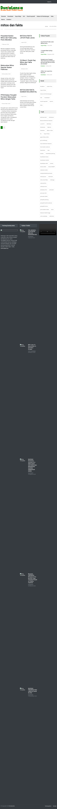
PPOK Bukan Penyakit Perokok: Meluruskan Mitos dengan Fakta (8, 97)
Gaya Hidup (18, 16)
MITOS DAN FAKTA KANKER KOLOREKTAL (28, 91)
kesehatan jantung (50, 153)
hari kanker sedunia (45, 147)
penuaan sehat (43, 196)
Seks (52, 16)
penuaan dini (43, 193)
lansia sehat (43, 166)
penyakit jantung (44, 199)
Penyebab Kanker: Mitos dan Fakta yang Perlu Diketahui (8, 38)
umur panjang (43, 216)
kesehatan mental (44, 160)
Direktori (9, 19)
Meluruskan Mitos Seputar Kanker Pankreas (7, 67)
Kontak (54, 806)
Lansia (51, 163)
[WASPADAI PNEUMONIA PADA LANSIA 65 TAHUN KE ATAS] (23, 744)
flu (40, 133)
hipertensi (42, 150)
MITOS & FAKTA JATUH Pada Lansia (27, 37)
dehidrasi (49, 123)
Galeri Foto (49, 86)
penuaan (51, 189)
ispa (48, 150)
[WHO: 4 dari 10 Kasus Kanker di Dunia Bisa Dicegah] (23, 400)
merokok (50, 176)
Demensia (42, 127)
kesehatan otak (44, 163)
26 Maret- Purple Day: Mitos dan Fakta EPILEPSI (28, 62)
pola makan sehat (44, 209)
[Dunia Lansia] (12, 10)
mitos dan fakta (44, 179)
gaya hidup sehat (44, 137)
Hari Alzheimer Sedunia (46, 143)
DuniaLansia (12, 806)
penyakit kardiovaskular (46, 203)
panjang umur (43, 189)
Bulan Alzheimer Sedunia (46, 120)
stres (52, 209)
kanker (42, 153)
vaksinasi (51, 216)
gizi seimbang (43, 140)
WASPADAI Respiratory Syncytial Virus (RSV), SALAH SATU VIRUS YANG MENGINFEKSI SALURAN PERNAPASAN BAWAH (32, 465)
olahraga (52, 179)
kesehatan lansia (44, 156)
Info (24, 16)
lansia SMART (51, 166)
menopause (43, 176)
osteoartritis (43, 183)
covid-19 (42, 123)
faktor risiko (50, 130)
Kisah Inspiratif (31, 16)
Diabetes (42, 130)
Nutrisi (3, 19)
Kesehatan (10, 16)
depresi (49, 127)
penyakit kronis (44, 206)
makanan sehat (44, 170)
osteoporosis (43, 186)
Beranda (3, 16)
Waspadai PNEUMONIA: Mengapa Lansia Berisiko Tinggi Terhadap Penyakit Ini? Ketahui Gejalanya (32, 578)
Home (46, 26)
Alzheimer (51, 117)
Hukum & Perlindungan (43, 16)
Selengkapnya (4, 248)
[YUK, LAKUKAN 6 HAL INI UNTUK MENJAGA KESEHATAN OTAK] (23, 286)
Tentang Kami (48, 806)
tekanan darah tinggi (45, 212)
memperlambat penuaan (46, 173)
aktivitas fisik (43, 117)
